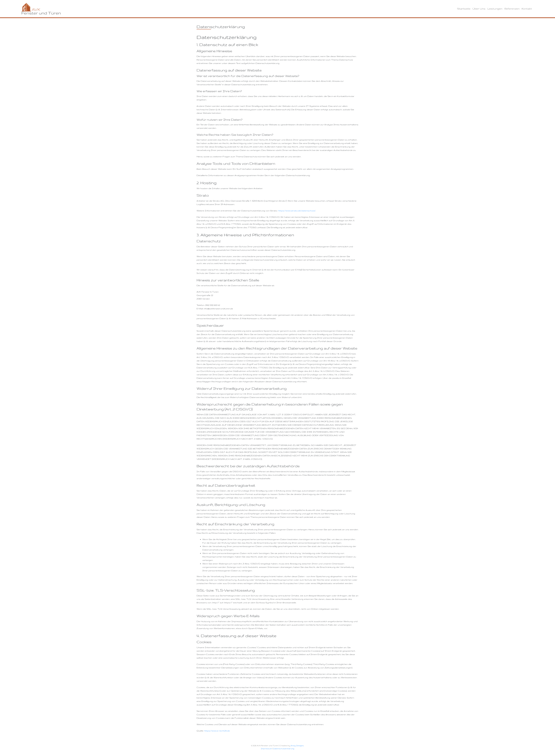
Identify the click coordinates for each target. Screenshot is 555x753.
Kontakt (527, 8)
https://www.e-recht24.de (217, 731)
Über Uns (478, 8)
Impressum (266, 749)
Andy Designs (297, 745)
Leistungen (495, 8)
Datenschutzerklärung (283, 749)
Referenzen (512, 8)
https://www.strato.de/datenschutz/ (297, 210)
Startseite (463, 8)
